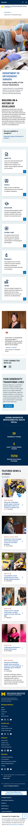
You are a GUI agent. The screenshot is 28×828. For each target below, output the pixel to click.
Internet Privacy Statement (16, 824)
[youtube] (5, 366)
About (2, 707)
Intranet (3, 765)
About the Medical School (7, 763)
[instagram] (10, 366)
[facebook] (2, 720)
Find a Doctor (4, 726)
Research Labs (4, 742)
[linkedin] (8, 751)
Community (4, 711)
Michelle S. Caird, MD (11, 347)
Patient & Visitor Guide (6, 728)
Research (4, 738)
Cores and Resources (6, 747)
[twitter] (8, 720)
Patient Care (5, 723)
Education (4, 754)
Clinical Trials (4, 740)
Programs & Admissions (7, 757)
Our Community (5, 759)
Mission (3, 709)
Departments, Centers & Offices (8, 761)
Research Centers (5, 744)
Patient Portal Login (6, 730)
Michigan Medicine (7, 704)
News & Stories (4, 716)
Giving (2, 714)
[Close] (24, 816)
